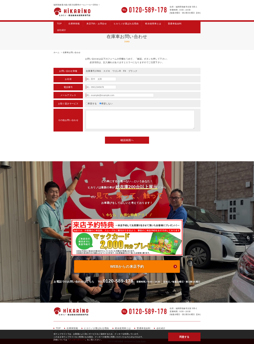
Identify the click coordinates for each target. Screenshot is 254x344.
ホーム (56, 52)
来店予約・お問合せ (96, 23)
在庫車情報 (74, 23)
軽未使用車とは (153, 23)
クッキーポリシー (77, 340)
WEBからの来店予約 (127, 266)
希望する (92, 103)
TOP (59, 23)
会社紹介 (61, 30)
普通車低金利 (174, 23)
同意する (184, 336)
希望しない (107, 103)
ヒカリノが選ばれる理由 (126, 23)
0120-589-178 (148, 10)
